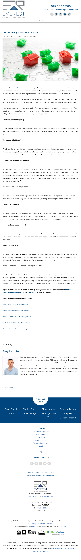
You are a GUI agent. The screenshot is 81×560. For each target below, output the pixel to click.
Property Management (40, 431)
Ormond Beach (68, 409)
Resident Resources (40, 443)
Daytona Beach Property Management (17, 329)
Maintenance (73, 10)
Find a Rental (40, 437)
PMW (33, 526)
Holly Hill (67, 413)
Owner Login (48, 10)
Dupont (11, 413)
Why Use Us (40, 434)
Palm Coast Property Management (15, 304)
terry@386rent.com (59, 548)
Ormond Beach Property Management (17, 317)
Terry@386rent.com (37, 524)
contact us (32, 292)
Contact (41, 449)
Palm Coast (11, 409)
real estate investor (19, 88)
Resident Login (60, 10)
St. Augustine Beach (49, 415)
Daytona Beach (68, 417)
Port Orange (29, 413)
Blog (40, 452)
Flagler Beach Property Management (16, 310)
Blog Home (8, 387)
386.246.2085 (60, 6)
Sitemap (50, 524)
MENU (41, 21)
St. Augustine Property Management (16, 323)
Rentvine (62, 526)
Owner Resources (40, 440)
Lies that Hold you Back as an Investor (20, 32)
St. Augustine (49, 409)
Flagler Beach (30, 409)
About (40, 446)
